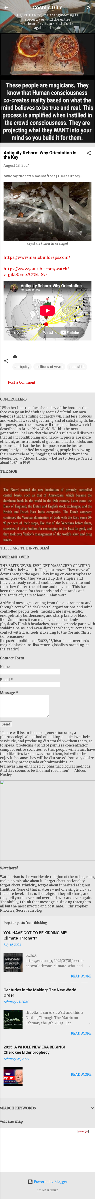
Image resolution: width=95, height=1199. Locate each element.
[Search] (88, 9)
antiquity (22, 367)
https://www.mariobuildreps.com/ (37, 257)
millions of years (49, 367)
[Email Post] (15, 358)
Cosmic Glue (47, 7)
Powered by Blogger (50, 1182)
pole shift (77, 367)
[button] (88, 154)
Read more (81, 976)
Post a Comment (21, 382)
